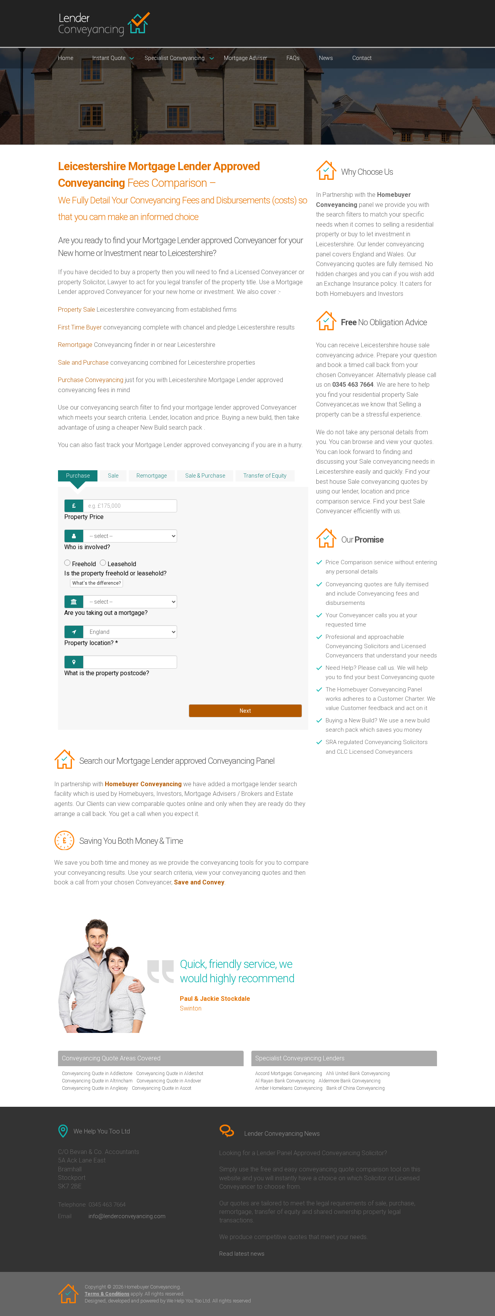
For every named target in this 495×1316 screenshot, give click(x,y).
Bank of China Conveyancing (355, 1088)
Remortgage (75, 344)
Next (245, 711)
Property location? (91, 643)
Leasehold (122, 564)
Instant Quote (108, 58)
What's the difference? (96, 583)
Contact (362, 58)
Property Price (84, 517)
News (326, 58)
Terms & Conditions (107, 1294)
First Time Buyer (80, 327)
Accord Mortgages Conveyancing (288, 1073)
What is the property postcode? (106, 673)
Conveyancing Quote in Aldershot (169, 1073)
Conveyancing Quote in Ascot (161, 1088)
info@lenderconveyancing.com (127, 1216)
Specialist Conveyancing (175, 58)
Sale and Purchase (83, 362)
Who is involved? (87, 547)
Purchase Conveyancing (90, 380)
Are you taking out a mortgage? (106, 612)
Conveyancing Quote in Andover (169, 1081)
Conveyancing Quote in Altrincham (97, 1081)
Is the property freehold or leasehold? (115, 578)
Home (65, 58)
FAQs (293, 58)
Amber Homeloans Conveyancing (289, 1088)
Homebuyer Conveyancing (143, 784)
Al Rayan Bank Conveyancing (285, 1081)
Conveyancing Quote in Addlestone (97, 1073)
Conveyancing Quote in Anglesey (95, 1088)
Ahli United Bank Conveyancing (358, 1073)
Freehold (84, 564)
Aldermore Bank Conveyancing (350, 1081)
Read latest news (242, 1253)
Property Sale (76, 309)
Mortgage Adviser (245, 58)
